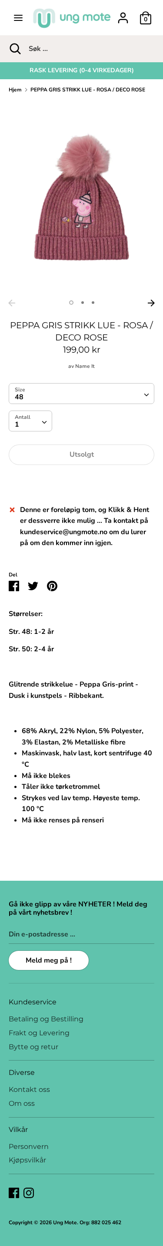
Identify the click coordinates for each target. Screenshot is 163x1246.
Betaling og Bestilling (46, 1019)
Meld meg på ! (49, 960)
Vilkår (18, 1129)
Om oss (22, 1103)
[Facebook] (14, 1192)
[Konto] (123, 14)
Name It (85, 366)
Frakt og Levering (39, 1033)
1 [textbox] (17, 424)
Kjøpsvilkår (27, 1160)
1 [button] (71, 302)
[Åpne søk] (14, 49)
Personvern (29, 1146)
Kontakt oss (29, 1089)
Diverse (22, 1072)
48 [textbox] (19, 397)
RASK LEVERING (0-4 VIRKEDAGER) (82, 70)
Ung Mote (65, 1222)
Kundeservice (33, 1002)
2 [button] (82, 302)
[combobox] (81, 393)
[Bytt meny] (18, 18)
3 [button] (93, 302)
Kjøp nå (82, 481)
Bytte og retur (33, 1047)
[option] (81, 70)
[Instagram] (28, 1192)
